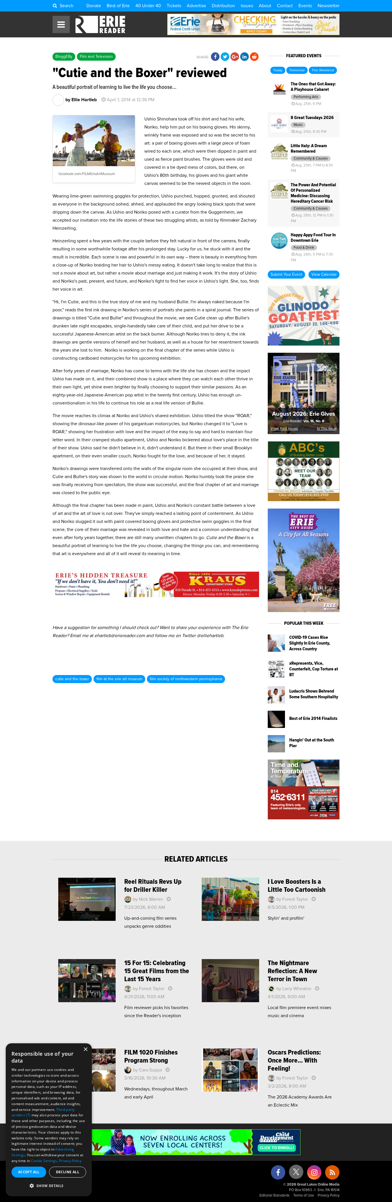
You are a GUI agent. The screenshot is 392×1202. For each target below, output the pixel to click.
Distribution (223, 5)
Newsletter (328, 5)
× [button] (85, 1049)
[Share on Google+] (234, 57)
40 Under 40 (148, 5)
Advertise (196, 5)
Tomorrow (297, 70)
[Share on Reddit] (254, 57)
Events (305, 5)
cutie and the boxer (72, 679)
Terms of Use (303, 1195)
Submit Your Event (286, 275)
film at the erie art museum (119, 679)
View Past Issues (284, 429)
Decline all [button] (67, 1172)
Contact (285, 5)
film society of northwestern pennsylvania (186, 679)
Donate (93, 5)
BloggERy (63, 57)
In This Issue (327, 429)
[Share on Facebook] (215, 57)
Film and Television (96, 57)
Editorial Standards (274, 1195)
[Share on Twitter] (225, 57)
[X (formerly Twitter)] (296, 1174)
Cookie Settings (44, 1160)
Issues (247, 5)
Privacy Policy (328, 1195)
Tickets (174, 5)
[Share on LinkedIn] (244, 57)
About (265, 5)
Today (277, 70)
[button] (48, 1186)
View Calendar (324, 275)
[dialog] (49, 1119)
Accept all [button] (29, 1172)
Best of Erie (118, 5)
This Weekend (323, 70)
